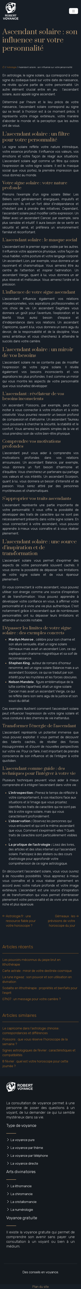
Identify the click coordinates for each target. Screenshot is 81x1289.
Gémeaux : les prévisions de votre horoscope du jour (61, 920)
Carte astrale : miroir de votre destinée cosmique (37, 971)
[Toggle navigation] (73, 11)
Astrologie (11, 67)
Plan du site (40, 1287)
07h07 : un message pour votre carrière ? (31, 999)
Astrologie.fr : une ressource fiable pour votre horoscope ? (21, 920)
